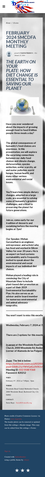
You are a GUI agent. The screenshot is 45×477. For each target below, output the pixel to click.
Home (8, 23)
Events (15, 23)
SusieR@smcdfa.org (24, 402)
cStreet (26, 459)
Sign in (7, 451)
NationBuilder (20, 456)
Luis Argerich (16, 419)
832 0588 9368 (27, 369)
